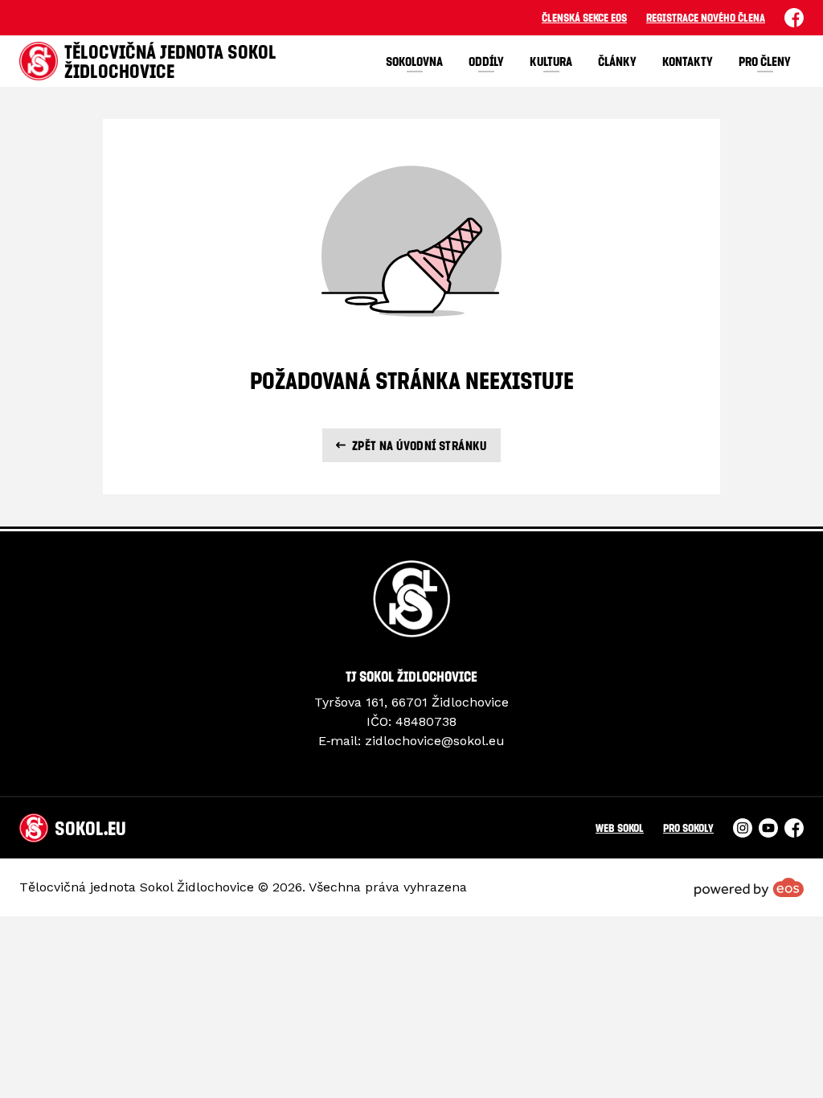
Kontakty (687, 61)
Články (617, 61)
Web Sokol (620, 827)
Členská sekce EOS (584, 17)
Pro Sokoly (688, 827)
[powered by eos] (749, 887)
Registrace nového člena (705, 17)
